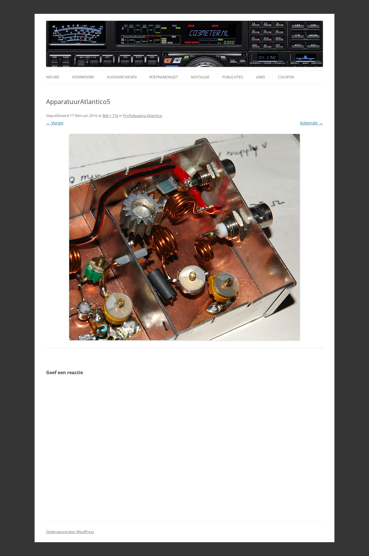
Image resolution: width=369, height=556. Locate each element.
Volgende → (311, 123)
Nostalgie (200, 77)
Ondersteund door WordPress (70, 531)
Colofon (286, 77)
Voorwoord (83, 77)
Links (260, 77)
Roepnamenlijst (163, 77)
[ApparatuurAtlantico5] (184, 237)
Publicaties (232, 77)
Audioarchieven (122, 77)
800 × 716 (110, 115)
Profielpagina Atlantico (142, 115)
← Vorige (54, 123)
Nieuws (52, 77)
